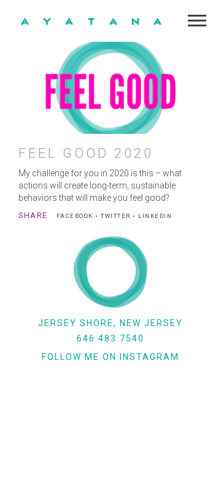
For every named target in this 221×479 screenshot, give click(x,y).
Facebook (74, 215)
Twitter (116, 215)
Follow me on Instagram (110, 357)
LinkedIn (155, 215)
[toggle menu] (197, 21)
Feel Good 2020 (85, 153)
